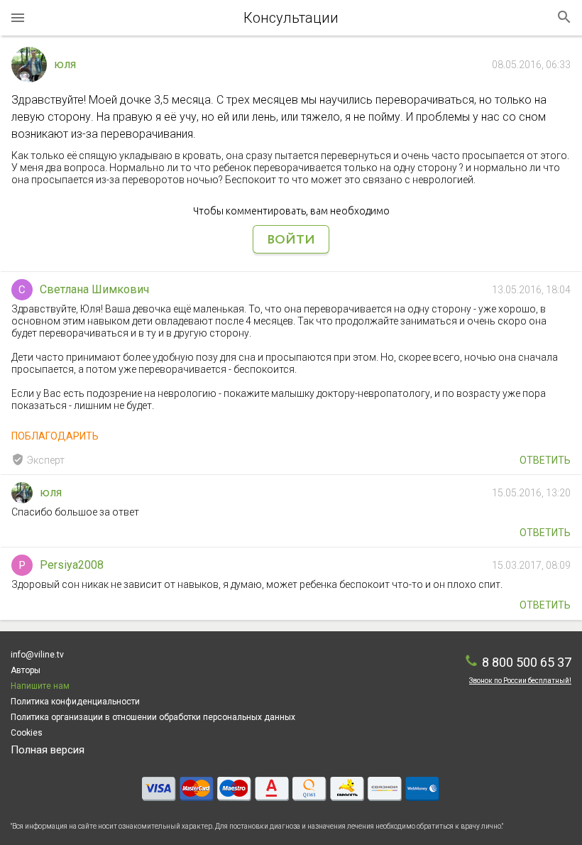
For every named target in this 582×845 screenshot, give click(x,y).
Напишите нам (40, 686)
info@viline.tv (37, 655)
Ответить (545, 460)
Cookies (27, 733)
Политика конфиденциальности (75, 702)
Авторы (25, 670)
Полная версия (47, 749)
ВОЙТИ (291, 240)
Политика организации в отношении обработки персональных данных (153, 717)
